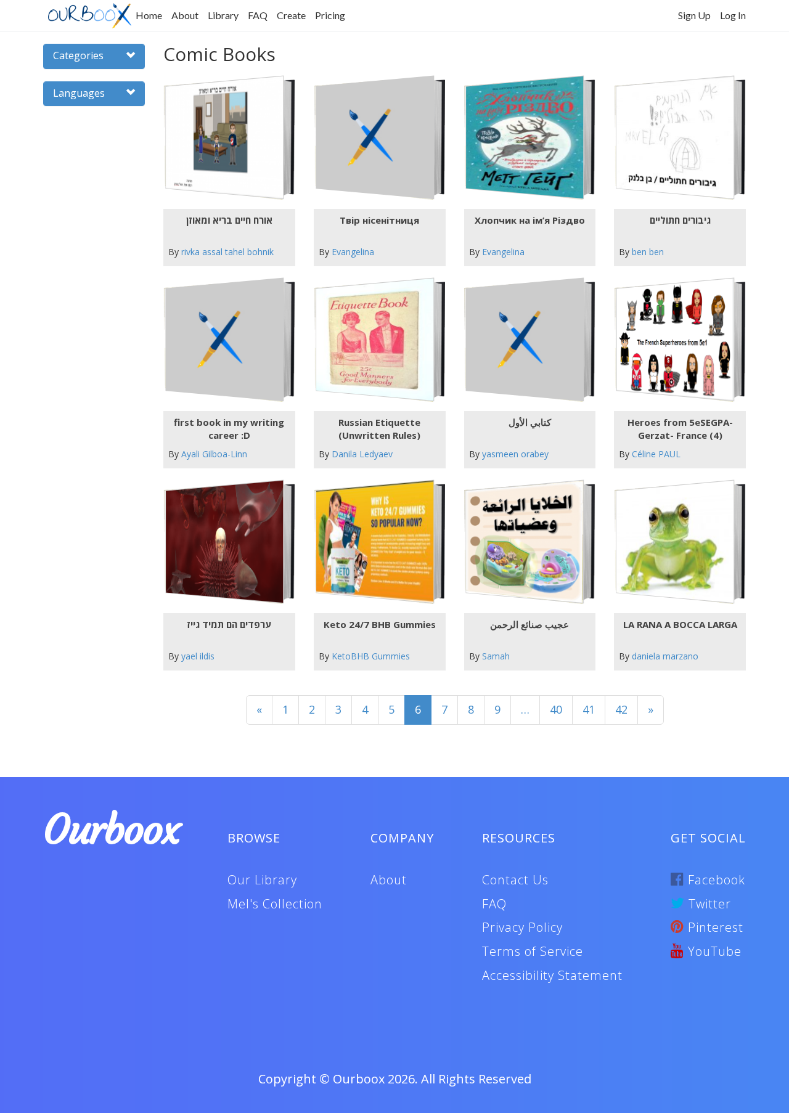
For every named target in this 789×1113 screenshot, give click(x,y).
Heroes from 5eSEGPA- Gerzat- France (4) (680, 428)
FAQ (258, 15)
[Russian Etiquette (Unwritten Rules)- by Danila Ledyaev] (374, 340)
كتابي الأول (530, 422)
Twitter (708, 903)
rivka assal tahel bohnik (227, 252)
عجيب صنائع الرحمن (529, 624)
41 (589, 709)
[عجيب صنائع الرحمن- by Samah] (525, 542)
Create (291, 15)
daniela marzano (665, 656)
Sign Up (694, 15)
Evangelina (353, 252)
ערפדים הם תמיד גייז (229, 624)
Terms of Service (532, 951)
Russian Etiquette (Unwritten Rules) (379, 428)
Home (149, 15)
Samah (496, 656)
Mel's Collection (274, 903)
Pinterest (713, 927)
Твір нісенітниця (379, 220)
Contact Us (515, 879)
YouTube (713, 951)
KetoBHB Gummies (371, 656)
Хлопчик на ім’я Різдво (530, 220)
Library (223, 15)
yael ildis (198, 656)
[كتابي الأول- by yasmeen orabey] (525, 340)
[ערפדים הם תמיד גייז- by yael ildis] (224, 542)
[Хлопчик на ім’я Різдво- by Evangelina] (525, 138)
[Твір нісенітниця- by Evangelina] (374, 138)
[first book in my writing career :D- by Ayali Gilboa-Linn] (224, 340)
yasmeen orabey (515, 454)
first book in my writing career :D (229, 428)
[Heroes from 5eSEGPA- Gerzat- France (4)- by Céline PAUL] (675, 340)
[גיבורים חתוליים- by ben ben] (675, 138)
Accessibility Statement (552, 975)
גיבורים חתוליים (680, 220)
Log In (733, 15)
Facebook (714, 879)
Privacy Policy (522, 927)
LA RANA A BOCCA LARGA (680, 624)
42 (621, 709)
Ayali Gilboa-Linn (214, 454)
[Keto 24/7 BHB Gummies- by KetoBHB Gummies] (374, 542)
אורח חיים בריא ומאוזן (229, 220)
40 (556, 709)
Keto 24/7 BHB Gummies (380, 624)
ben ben (648, 252)
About (184, 15)
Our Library (262, 879)
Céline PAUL (656, 454)
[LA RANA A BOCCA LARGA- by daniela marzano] (675, 542)
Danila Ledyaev (362, 454)
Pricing (330, 15)
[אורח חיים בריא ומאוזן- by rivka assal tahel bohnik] (224, 138)
